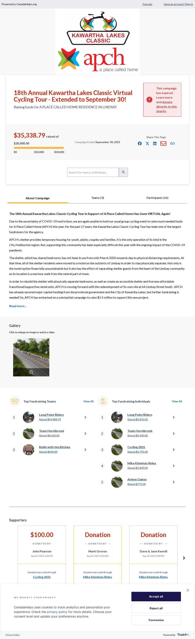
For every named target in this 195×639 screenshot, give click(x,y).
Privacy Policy (13, 634)
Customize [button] (156, 620)
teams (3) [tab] (97, 197)
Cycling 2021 (42, 577)
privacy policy (57, 612)
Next (184, 557)
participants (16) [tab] (157, 197)
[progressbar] (39, 148)
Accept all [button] (156, 596)
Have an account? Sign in (178, 4)
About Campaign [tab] (38, 198)
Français (147, 4)
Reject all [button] (156, 608)
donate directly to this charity (166, 106)
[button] (140, 143)
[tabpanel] (97, 355)
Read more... (18, 306)
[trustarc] (183, 635)
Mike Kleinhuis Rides (97, 577)
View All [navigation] (88, 401)
